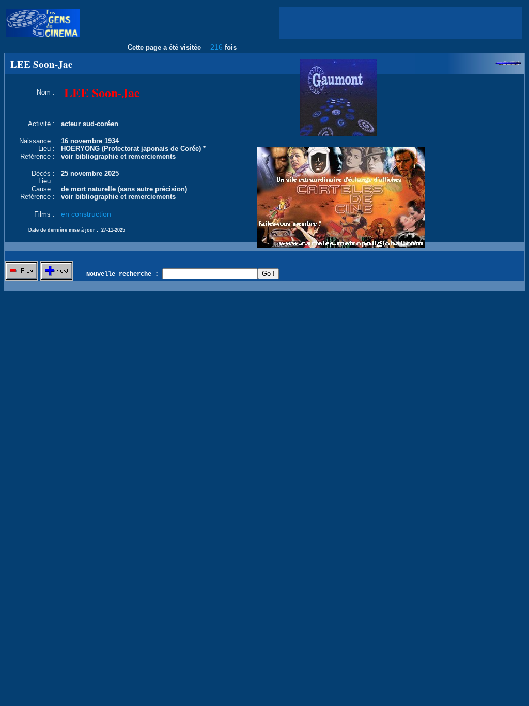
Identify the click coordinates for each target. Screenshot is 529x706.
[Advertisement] (401, 22)
